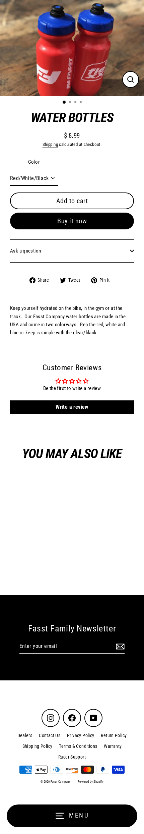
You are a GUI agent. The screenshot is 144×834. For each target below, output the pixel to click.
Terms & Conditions (78, 746)
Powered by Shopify (90, 781)
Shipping (50, 144)
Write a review (72, 407)
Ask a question (25, 251)
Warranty (113, 746)
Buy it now (72, 221)
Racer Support (72, 757)
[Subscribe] (119, 646)
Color (34, 162)
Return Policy (114, 735)
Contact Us (49, 735)
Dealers (24, 735)
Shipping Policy (37, 746)
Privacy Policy (80, 735)
